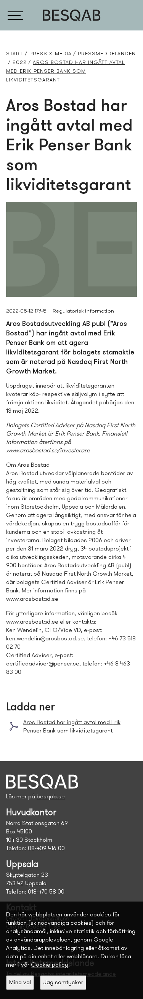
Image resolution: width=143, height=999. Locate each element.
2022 (20, 62)
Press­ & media (50, 54)
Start (14, 54)
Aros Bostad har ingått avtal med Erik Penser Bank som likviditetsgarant (72, 727)
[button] (15, 15)
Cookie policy (49, 965)
